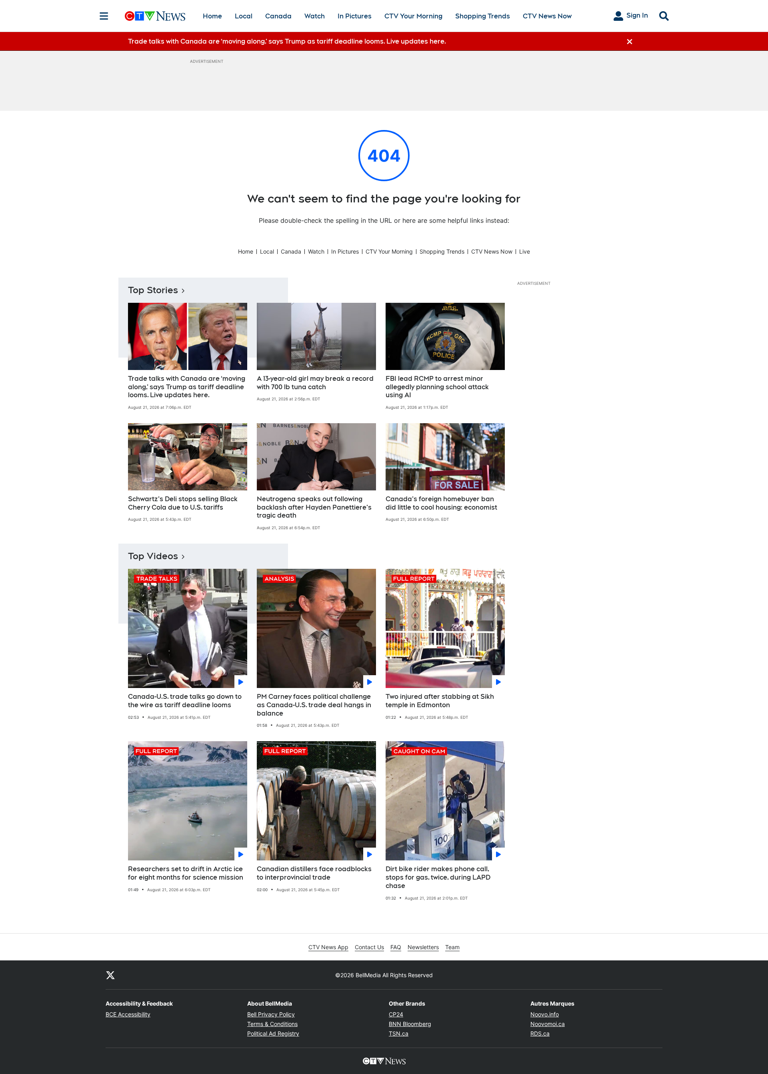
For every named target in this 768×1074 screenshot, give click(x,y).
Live (524, 251)
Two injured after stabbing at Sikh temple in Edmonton (440, 701)
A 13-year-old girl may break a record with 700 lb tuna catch (315, 383)
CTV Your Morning (413, 16)
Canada (278, 16)
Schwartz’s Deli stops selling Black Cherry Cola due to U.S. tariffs (183, 503)
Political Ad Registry (273, 1033)
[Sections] (104, 16)
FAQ (395, 947)
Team (452, 947)
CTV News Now (547, 16)
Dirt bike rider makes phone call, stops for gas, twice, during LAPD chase (438, 877)
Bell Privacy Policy (271, 1014)
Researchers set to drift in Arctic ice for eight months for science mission (185, 873)
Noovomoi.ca (547, 1023)
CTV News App (328, 947)
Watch (314, 16)
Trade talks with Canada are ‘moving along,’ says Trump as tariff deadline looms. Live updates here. (186, 387)
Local (243, 16)
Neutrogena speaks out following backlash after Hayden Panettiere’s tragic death (314, 507)
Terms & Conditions (272, 1023)
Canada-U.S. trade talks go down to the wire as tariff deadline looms (185, 701)
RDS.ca (540, 1033)
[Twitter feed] (110, 975)
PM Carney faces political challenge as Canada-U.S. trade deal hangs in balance (314, 705)
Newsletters (423, 947)
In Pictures (355, 16)
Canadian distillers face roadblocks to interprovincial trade (314, 873)
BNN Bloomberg (410, 1023)
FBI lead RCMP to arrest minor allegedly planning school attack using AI (437, 387)
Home (212, 16)
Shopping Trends (482, 16)
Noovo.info (544, 1014)
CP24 (396, 1014)
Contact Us (369, 947)
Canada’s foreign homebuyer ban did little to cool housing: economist (441, 503)
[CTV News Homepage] (155, 16)
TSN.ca (398, 1033)
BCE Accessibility (128, 1014)
